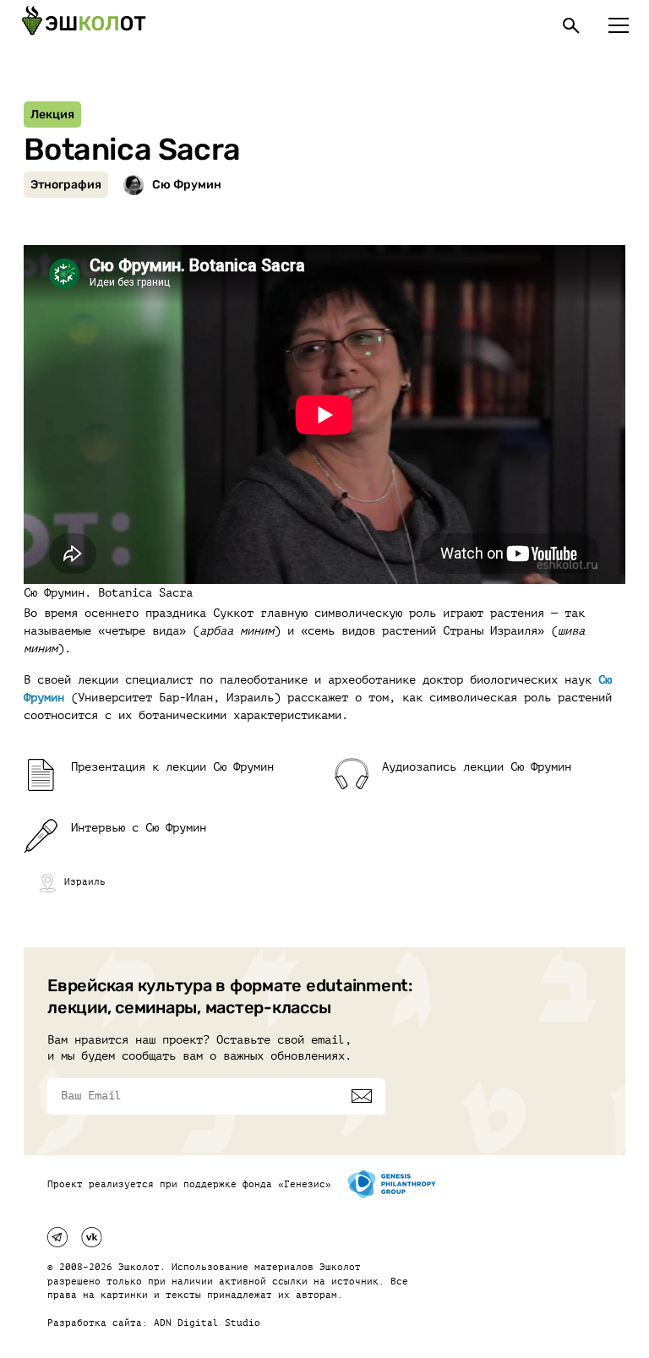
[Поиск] (571, 25)
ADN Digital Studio (207, 1322)
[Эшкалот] (83, 25)
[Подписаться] (362, 1096)
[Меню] (618, 25)
